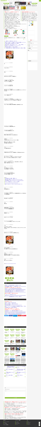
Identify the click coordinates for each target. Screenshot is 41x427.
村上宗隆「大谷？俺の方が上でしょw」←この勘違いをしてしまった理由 (14, 37)
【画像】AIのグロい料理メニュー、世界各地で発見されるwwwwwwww (12, 408)
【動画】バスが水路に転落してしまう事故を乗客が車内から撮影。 (11, 409)
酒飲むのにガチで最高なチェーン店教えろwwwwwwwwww (11, 293)
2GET (28, 421)
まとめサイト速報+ (17, 0)
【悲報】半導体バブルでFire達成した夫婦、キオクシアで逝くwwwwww (13, 287)
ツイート (6, 315)
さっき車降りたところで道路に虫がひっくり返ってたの (10, 28)
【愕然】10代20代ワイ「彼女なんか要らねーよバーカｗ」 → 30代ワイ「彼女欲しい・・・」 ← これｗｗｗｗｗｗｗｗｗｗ (12, 19)
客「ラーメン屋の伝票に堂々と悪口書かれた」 (9, 27)
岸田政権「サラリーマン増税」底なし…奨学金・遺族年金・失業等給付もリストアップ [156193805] (7, 363)
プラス (20, 315)
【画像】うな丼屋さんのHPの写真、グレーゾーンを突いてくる (12, 308)
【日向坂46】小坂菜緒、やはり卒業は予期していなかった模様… (11, 18)
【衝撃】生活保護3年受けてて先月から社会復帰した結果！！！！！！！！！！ (12, 17)
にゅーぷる (29, 423)
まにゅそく (5, 422)
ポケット (24, 315)
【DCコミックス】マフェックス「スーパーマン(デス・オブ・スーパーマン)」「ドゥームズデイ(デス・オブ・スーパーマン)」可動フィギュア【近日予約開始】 (15, 410)
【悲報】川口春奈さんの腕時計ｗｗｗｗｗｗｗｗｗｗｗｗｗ (12, 344)
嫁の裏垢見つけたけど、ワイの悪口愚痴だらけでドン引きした (23, 332)
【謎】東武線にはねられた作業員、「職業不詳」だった (11, 178)
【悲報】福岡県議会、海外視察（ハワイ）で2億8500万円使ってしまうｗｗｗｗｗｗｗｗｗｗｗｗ (15, 286)
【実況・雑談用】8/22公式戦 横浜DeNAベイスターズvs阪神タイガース (29, 16)
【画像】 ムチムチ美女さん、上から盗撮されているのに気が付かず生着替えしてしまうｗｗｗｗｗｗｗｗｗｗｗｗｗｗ (15, 42)
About (8, 0)
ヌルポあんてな (29, 422)
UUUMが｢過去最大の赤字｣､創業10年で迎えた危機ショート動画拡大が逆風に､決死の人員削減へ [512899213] (23, 363)
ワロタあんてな (21, 0)
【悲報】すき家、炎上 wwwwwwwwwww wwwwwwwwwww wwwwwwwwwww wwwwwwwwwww (15, 295)
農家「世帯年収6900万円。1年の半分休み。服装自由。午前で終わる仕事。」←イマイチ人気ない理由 (15, 406)
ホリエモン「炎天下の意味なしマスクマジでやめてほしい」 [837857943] (17, 363)
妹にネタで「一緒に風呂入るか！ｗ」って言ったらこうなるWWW (12, 181)
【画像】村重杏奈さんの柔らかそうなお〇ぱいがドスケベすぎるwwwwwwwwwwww (14, 180)
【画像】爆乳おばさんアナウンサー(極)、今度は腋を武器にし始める (29, 18)
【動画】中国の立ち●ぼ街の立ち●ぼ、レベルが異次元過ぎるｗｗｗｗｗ (29, 17)
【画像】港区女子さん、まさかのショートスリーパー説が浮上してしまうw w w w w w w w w (14, 407)
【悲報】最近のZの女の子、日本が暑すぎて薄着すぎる (11, 307)
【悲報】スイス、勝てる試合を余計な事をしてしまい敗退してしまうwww (13, 285)
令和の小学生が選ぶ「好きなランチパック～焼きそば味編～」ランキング (17, 344)
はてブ (15, 315)
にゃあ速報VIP (5, 423)
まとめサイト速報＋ (18, 423)
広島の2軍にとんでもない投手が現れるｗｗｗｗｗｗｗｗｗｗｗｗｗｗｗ (12, 20)
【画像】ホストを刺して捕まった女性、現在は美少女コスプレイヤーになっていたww (29, 20)
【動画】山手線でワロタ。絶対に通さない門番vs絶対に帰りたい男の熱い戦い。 (13, 418)
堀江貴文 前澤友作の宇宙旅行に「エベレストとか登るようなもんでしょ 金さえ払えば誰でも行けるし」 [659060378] (23, 357)
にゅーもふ (14, 0)
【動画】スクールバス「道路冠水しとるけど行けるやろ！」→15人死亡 (23, 351)
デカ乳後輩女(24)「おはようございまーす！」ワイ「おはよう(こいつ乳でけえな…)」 (29, 19)
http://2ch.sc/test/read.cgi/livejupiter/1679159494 (11, 263)
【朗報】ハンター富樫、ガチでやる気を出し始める (10, 302)
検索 (28, 50)
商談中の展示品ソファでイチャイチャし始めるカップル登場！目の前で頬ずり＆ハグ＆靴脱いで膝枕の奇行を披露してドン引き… (15, 411)
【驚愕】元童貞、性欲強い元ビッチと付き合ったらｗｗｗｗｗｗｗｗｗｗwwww (13, 179)
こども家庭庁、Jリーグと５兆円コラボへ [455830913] (7, 357)
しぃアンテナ (11, 0)
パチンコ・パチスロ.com (6, 421)
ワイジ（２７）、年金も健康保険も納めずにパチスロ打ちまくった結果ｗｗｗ (13, 296)
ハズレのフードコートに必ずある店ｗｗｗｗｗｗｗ (10, 294)
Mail (23, 0)
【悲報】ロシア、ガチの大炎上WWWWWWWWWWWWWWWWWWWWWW (13, 288)
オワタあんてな (17, 422)
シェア (11, 315)
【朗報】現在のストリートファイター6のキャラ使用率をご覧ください (12, 309)
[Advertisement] (15, 382)
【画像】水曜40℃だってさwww (8, 301)
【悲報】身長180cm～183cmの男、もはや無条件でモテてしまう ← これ (12, 16)
